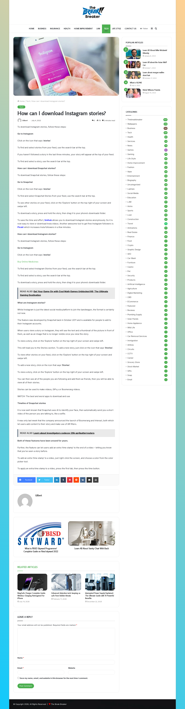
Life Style (116, 28)
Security (131, 275)
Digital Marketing (134, 293)
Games (130, 150)
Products (131, 280)
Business (42, 28)
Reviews (131, 310)
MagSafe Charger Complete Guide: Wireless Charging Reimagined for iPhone (31, 595)
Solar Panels (132, 319)
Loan (129, 215)
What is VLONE (136, 82)
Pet (128, 271)
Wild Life (131, 327)
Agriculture (132, 288)
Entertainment (133, 176)
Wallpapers (132, 124)
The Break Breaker (59, 704)
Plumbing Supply (134, 314)
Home (31, 28)
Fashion (130, 167)
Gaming (130, 154)
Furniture (131, 262)
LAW (98, 28)
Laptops (130, 189)
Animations (132, 228)
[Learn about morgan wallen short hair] (133, 75)
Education (131, 197)
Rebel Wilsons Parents (151, 90)
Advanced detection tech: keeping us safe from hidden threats (65, 594)
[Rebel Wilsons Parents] (133, 93)
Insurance (55, 28)
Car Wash (131, 258)
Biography (131, 180)
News (129, 145)
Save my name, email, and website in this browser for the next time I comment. (54, 678)
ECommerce (132, 301)
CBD (129, 297)
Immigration (132, 340)
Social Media (133, 193)
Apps (129, 171)
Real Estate (132, 232)
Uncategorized (133, 184)
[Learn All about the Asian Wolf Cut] (133, 64)
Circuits (130, 349)
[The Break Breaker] (92, 12)
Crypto (130, 245)
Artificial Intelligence (136, 284)
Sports (130, 210)
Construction (133, 219)
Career (130, 358)
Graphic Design (134, 249)
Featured (131, 306)
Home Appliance (134, 323)
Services (131, 141)
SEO (129, 254)
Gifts (129, 371)
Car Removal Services (137, 336)
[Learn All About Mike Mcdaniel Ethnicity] (133, 54)
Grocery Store (133, 362)
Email (20, 668)
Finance (130, 236)
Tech (106, 28)
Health (67, 28)
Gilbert (25, 120)
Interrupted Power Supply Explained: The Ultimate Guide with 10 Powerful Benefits (99, 595)
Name (20, 658)
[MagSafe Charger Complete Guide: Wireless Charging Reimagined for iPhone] (32, 582)
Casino (130, 267)
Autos (129, 206)
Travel (130, 223)
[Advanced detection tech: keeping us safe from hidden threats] (66, 582)
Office (130, 332)
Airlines (130, 345)
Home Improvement (83, 28)
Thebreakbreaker (134, 119)
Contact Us (130, 28)
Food (129, 241)
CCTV (130, 353)
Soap (129, 375)
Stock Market (133, 366)
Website (71, 668)
